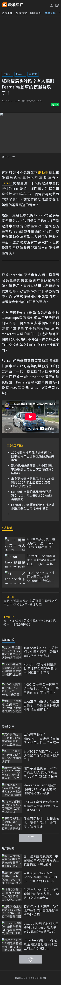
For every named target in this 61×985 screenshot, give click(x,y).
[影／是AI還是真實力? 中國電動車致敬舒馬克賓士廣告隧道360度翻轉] (12, 861)
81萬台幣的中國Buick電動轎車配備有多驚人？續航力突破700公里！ (41, 894)
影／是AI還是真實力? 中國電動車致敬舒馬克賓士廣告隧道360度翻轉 (32, 469)
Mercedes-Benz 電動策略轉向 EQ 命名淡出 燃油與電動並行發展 (41, 789)
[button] (56, 4)
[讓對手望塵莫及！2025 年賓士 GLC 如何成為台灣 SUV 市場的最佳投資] (12, 773)
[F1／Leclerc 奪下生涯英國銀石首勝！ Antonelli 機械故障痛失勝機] (15, 577)
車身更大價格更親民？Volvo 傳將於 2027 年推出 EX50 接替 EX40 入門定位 (32, 482)
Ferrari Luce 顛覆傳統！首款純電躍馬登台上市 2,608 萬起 (32, 506)
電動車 (33, 74)
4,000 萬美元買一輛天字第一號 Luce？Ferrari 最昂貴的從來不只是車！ (41, 543)
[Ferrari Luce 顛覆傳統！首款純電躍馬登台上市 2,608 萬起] (15, 560)
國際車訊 (35, 13)
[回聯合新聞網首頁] (4, 4)
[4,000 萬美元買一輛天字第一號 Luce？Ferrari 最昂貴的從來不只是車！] (15, 544)
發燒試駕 (21, 13)
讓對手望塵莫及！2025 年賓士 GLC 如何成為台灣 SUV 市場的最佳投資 (40, 772)
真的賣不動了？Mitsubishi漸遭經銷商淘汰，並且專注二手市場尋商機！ (41, 739)
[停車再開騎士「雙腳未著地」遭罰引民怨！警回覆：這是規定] (12, 823)
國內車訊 (7, 13)
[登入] (51, 5)
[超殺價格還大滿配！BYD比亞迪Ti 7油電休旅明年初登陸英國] (12, 911)
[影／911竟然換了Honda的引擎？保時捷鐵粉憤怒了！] (12, 756)
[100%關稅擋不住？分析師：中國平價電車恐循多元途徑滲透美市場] (12, 652)
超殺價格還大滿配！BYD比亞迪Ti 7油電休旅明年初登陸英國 (41, 911)
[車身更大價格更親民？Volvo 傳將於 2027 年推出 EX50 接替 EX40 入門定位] (12, 877)
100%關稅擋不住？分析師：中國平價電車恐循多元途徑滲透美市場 (32, 456)
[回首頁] (15, 4)
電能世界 (50, 13)
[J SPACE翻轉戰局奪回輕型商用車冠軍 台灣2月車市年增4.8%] (12, 806)
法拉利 (7, 74)
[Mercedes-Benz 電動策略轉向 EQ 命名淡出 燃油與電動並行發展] (12, 790)
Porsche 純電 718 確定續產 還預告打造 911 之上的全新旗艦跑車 (40, 944)
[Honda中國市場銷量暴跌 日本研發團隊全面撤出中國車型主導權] (12, 669)
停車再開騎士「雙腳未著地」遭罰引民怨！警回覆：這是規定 (41, 823)
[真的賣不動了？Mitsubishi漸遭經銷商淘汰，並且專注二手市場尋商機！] (12, 739)
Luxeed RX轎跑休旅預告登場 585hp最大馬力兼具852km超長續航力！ (31, 495)
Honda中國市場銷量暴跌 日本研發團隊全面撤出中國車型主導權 (40, 669)
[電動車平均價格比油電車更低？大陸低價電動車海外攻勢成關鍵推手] (12, 706)
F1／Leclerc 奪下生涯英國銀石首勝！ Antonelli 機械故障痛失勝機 (41, 577)
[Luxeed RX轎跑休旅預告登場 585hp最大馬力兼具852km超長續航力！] (12, 928)
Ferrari (20, 74)
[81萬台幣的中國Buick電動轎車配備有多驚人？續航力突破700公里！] (12, 894)
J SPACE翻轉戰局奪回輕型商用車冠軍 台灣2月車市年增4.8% (41, 806)
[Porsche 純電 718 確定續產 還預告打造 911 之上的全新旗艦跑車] (12, 945)
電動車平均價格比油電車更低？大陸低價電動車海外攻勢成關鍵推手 (41, 705)
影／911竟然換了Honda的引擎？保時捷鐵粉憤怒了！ (41, 755)
